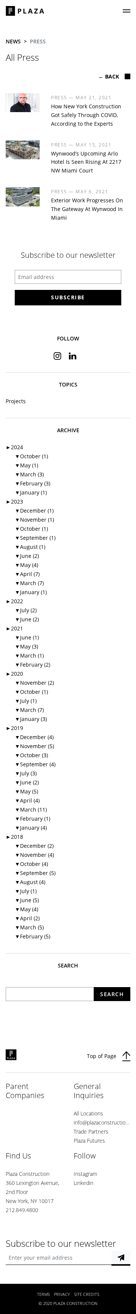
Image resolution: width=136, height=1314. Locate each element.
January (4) (31, 827)
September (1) (35, 537)
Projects (16, 401)
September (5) (35, 873)
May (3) (26, 646)
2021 (14, 628)
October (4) (31, 863)
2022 (14, 601)
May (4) (26, 564)
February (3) (32, 483)
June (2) (27, 555)
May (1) (26, 465)
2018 (14, 836)
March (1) (29, 655)
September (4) (35, 764)
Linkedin (83, 1182)
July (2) (26, 610)
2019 (14, 728)
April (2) (27, 918)
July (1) (26, 700)
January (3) (31, 718)
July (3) (26, 773)
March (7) (29, 583)
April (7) (27, 574)
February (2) (32, 664)
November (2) (34, 682)
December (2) (34, 845)
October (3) (31, 755)
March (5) (29, 927)
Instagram (85, 1173)
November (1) (34, 519)
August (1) (30, 546)
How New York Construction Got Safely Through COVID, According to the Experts (86, 115)
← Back (108, 76)
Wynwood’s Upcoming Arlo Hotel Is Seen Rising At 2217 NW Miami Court (86, 162)
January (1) (31, 492)
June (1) (27, 637)
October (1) (31, 456)
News (13, 41)
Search (112, 994)
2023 (14, 501)
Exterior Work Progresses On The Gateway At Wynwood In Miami (87, 209)
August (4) (30, 882)
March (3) (29, 474)
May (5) (26, 791)
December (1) (34, 510)
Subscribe (68, 297)
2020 (14, 673)
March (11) (31, 809)
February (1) (32, 818)
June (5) (27, 900)
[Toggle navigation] (126, 11)
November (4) (34, 854)
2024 (14, 447)
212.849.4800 (22, 1210)
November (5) (34, 746)
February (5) (32, 936)
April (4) (27, 800)
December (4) (34, 737)
